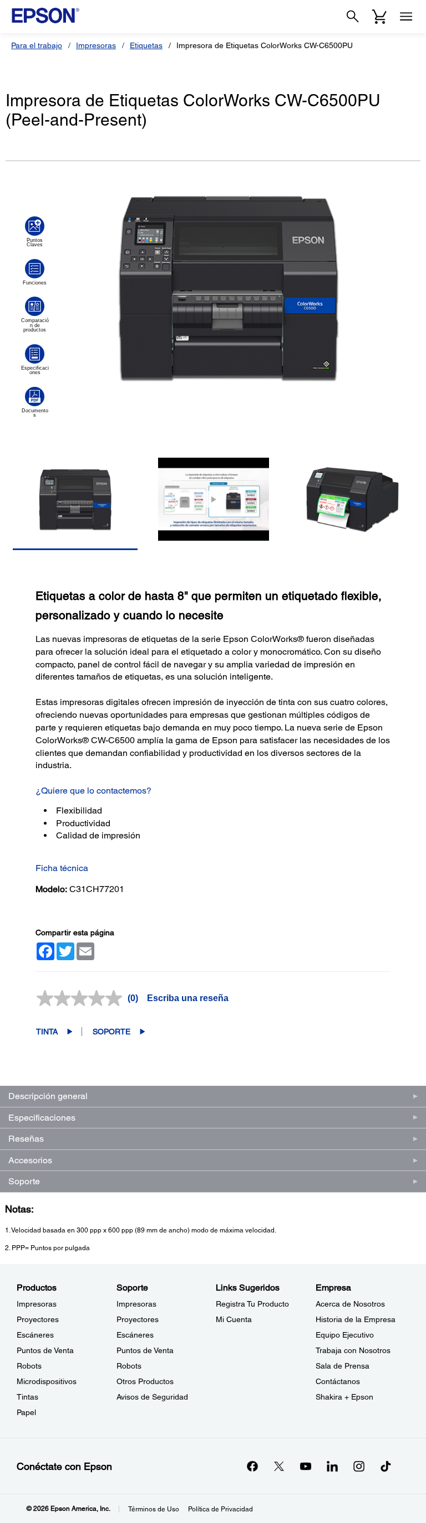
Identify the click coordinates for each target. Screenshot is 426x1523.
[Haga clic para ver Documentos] (35, 402)
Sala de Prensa (342, 1365)
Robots (29, 1365)
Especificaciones (41, 1117)
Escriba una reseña (188, 998)
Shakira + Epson (344, 1396)
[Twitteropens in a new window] (279, 1466)
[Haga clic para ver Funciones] (35, 272)
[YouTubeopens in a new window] (306, 1466)
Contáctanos (338, 1381)
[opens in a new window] (385, 1466)
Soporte (111, 1031)
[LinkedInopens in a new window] (332, 1466)
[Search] (353, 16)
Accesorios (30, 1160)
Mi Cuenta (234, 1319)
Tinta (47, 1031)
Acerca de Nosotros (350, 1303)
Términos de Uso (153, 1509)
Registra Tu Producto (252, 1303)
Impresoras (96, 45)
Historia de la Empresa (355, 1319)
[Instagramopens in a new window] (359, 1466)
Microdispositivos (47, 1381)
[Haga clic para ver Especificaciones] (35, 359)
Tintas (27, 1396)
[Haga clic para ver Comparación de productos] (35, 315)
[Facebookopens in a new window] (252, 1466)
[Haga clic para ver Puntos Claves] (35, 231)
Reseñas (26, 1138)
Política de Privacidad (220, 1509)
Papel (26, 1412)
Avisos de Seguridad (152, 1396)
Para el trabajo (36, 45)
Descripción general (48, 1096)
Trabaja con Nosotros (353, 1350)
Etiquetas (146, 45)
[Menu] (406, 16)
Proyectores (38, 1319)
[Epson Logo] (45, 15)
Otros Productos (145, 1381)
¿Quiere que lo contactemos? (93, 790)
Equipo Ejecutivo (345, 1334)
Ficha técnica (62, 868)
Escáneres (35, 1334)
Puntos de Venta (45, 1350)
